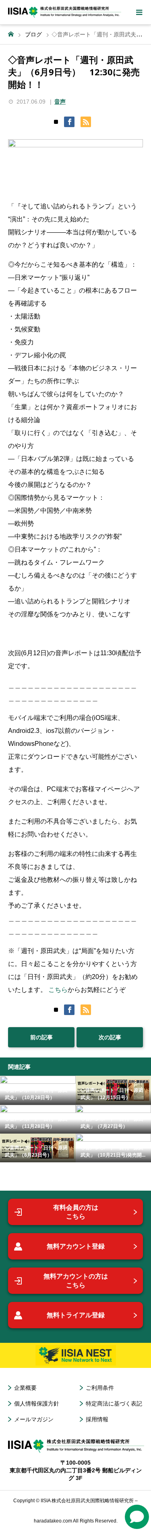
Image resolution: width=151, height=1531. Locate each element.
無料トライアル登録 (76, 1315)
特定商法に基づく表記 (114, 1403)
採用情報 (97, 1419)
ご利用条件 (100, 1387)
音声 (60, 101)
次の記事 (110, 1037)
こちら (58, 989)
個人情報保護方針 (36, 1403)
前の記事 (41, 1037)
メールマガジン (34, 1419)
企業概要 (25, 1387)
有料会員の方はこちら (75, 1212)
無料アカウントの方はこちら (75, 1281)
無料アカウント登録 (76, 1246)
